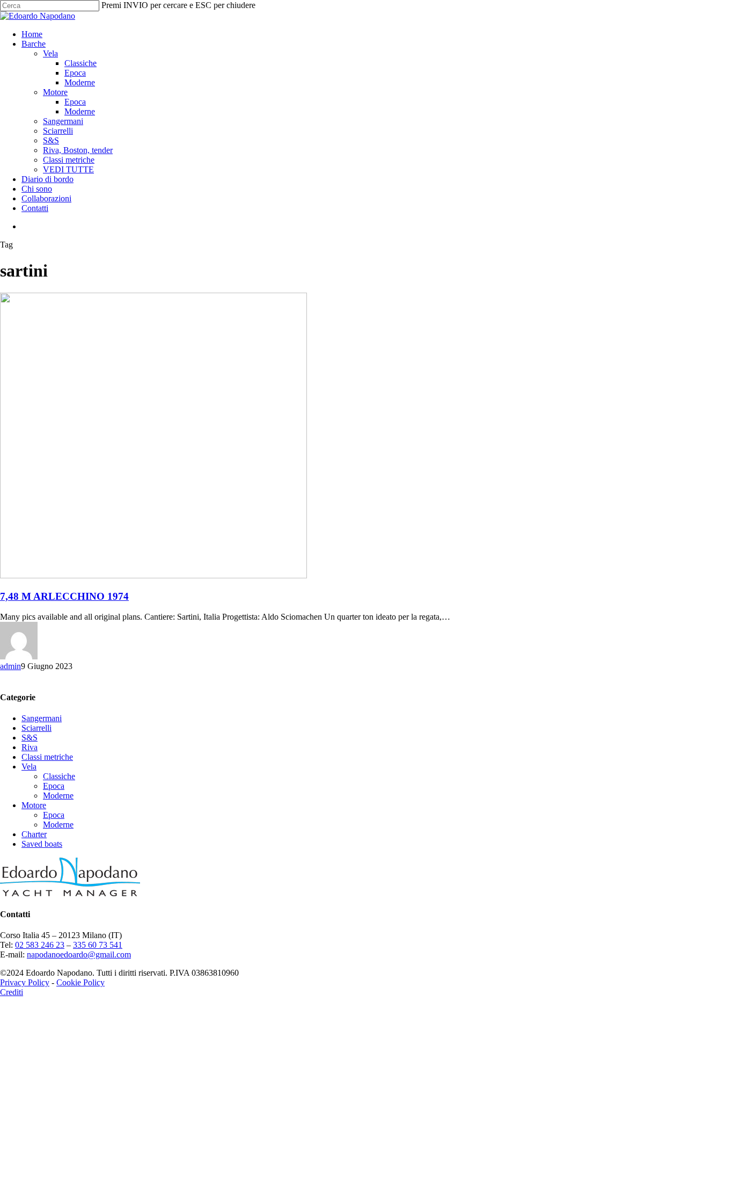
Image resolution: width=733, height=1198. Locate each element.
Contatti (93, 1184)
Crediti (11, 992)
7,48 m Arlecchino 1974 (64, 596)
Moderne (58, 795)
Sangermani (41, 718)
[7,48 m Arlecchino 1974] (153, 575)
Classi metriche (47, 756)
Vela (28, 766)
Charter (34, 834)
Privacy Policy (24, 982)
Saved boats (41, 843)
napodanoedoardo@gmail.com (79, 954)
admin (10, 666)
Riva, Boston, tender (137, 1126)
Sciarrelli (36, 727)
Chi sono (95, 1165)
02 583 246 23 (39, 944)
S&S (29, 737)
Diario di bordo (106, 1155)
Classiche (59, 776)
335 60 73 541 (97, 944)
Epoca (53, 785)
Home (90, 1010)
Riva (29, 747)
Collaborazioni (105, 1174)
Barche (92, 1020)
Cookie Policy (80, 982)
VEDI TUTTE (127, 1145)
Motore (33, 805)
